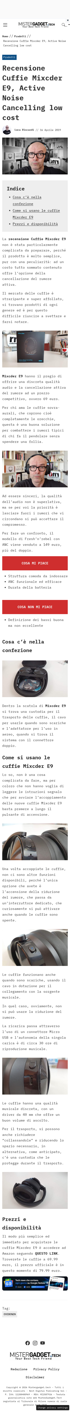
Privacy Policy (46, 1369)
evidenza (10, 1314)
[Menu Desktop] (5, 25)
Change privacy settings (53, 1407)
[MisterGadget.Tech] (36, 25)
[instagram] (35, 1343)
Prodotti (9, 57)
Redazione (19, 1369)
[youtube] (42, 1343)
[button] (66, 25)
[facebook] (27, 1343)
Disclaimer (35, 1377)
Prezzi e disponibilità (35, 224)
